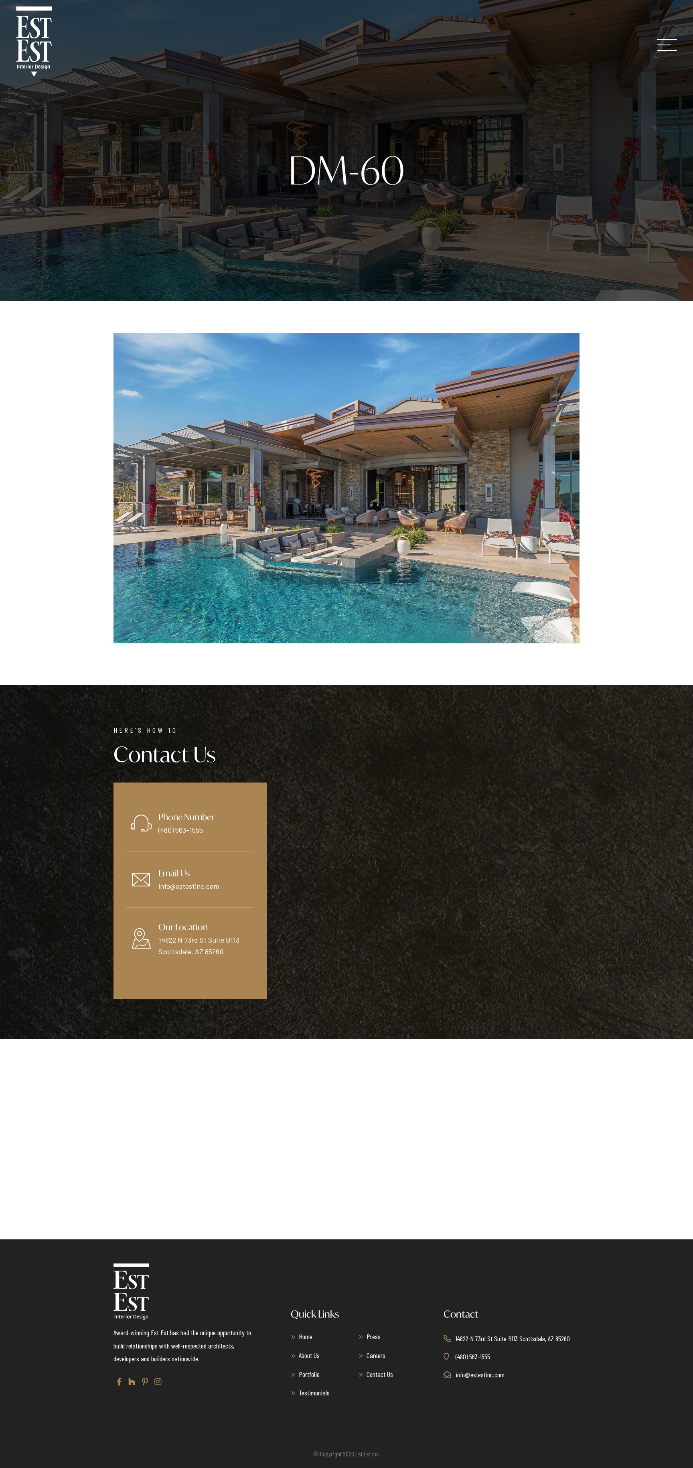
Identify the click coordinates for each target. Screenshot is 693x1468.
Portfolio (309, 1374)
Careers (376, 1355)
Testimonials (314, 1392)
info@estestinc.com (188, 886)
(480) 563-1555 (180, 829)
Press (374, 1336)
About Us (309, 1355)
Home (305, 1336)
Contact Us (380, 1374)
